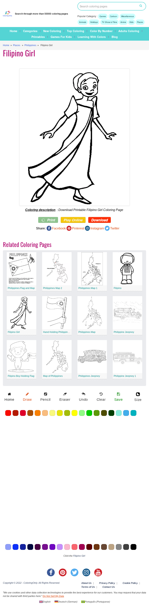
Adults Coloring (128, 31)
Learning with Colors (92, 37)
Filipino (117, 288)
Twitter (114, 228)
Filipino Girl (14, 332)
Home (13, 31)
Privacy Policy (107, 583)
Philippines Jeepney (89, 376)
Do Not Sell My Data (53, 596)
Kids (131, 22)
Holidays (94, 22)
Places (140, 22)
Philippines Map (86, 332)
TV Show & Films (109, 22)
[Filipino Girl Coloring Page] (74, 137)
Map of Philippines (53, 376)
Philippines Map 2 (52, 288)
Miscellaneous (127, 16)
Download (99, 219)
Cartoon (113, 16)
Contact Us (108, 587)
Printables (38, 37)
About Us (86, 583)
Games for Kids (61, 37)
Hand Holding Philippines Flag (59, 332)
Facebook (59, 228)
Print (50, 219)
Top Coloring (75, 31)
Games (103, 16)
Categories (30, 31)
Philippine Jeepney (124, 332)
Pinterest (78, 228)
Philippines (30, 45)
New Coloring (52, 31)
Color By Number (101, 31)
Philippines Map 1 (87, 288)
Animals (82, 22)
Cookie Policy (130, 583)
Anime (123, 22)
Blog (115, 37)
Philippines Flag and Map (21, 288)
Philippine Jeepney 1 (125, 376)
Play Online (73, 219)
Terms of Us (88, 587)
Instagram (97, 228)
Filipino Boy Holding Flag (21, 376)
